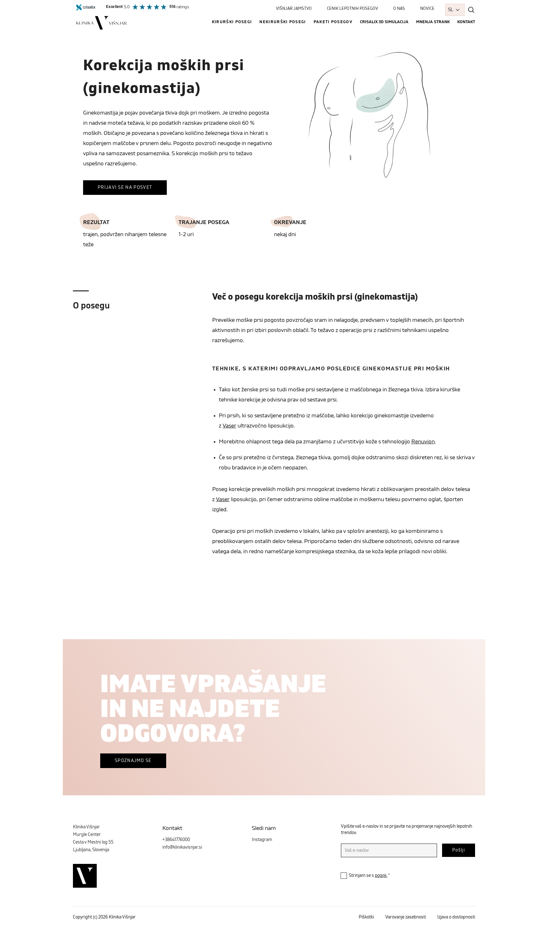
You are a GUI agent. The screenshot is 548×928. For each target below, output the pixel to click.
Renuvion (423, 442)
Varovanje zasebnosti (405, 917)
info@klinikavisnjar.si (182, 847)
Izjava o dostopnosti (456, 917)
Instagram (262, 840)
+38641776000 (176, 840)
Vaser (229, 426)
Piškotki (366, 917)
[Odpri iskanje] (471, 10)
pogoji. (381, 875)
